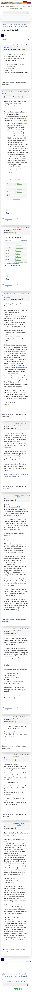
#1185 (28, 628)
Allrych (19, 425)
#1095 (28, 44)
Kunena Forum (20, 981)
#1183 (28, 495)
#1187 (28, 716)
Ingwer (19, 630)
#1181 (28, 423)
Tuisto (18, 497)
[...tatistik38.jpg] (7, 276)
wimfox (8, 297)
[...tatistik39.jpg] (7, 210)
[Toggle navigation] (4, 18)
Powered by (11, 981)
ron (17, 46)
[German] (25, 2)
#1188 (28, 754)
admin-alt (8, 95)
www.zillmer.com (21, 368)
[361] (16, 189)
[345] (16, 251)
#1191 (28, 823)
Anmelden (8, 82)
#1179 (3, 295)
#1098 (28, 227)
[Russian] (29, 2)
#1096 (4, 93)
